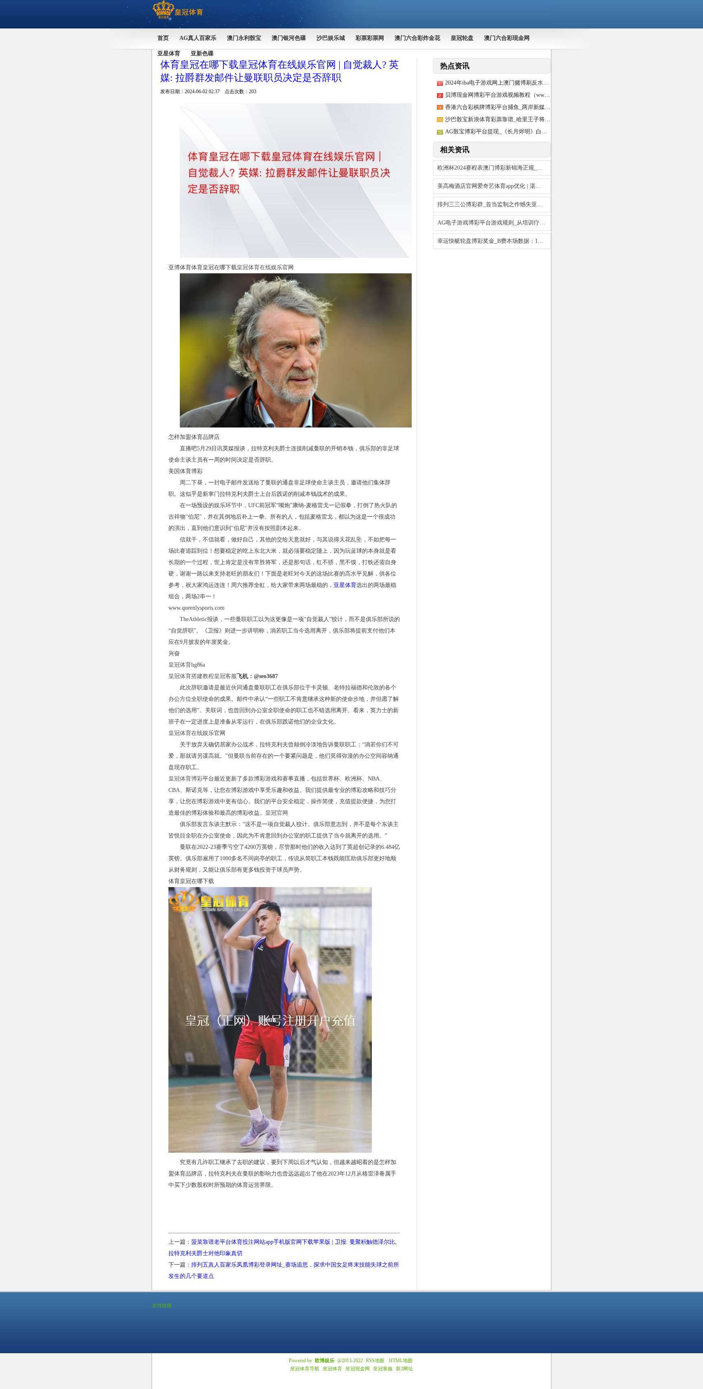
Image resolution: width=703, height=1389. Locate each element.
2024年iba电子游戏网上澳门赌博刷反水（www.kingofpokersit (520, 83)
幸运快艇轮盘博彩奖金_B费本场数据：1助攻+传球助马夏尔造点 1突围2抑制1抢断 (494, 241)
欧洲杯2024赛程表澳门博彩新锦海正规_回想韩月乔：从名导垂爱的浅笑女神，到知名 (494, 168)
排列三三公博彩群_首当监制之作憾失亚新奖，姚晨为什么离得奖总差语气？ (494, 204)
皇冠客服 (383, 1369)
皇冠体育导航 (304, 1369)
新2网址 (404, 1369)
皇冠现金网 (357, 1369)
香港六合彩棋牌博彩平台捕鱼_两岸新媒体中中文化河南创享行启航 (529, 107)
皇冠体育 (332, 1369)
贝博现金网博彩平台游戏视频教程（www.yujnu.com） (512, 95)
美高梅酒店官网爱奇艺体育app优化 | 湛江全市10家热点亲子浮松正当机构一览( (494, 186)
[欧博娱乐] (177, 19)
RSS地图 (375, 1360)
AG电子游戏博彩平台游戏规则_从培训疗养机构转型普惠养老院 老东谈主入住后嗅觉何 (494, 223)
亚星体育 (345, 585)
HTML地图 (401, 1360)
